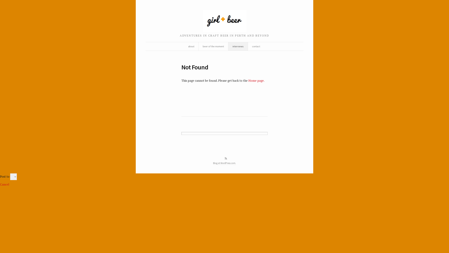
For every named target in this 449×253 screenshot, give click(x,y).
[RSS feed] (226, 158)
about (191, 46)
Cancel (4, 184)
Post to (4, 176)
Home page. (256, 81)
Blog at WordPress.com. (224, 163)
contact (256, 46)
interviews (238, 46)
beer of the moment (213, 46)
